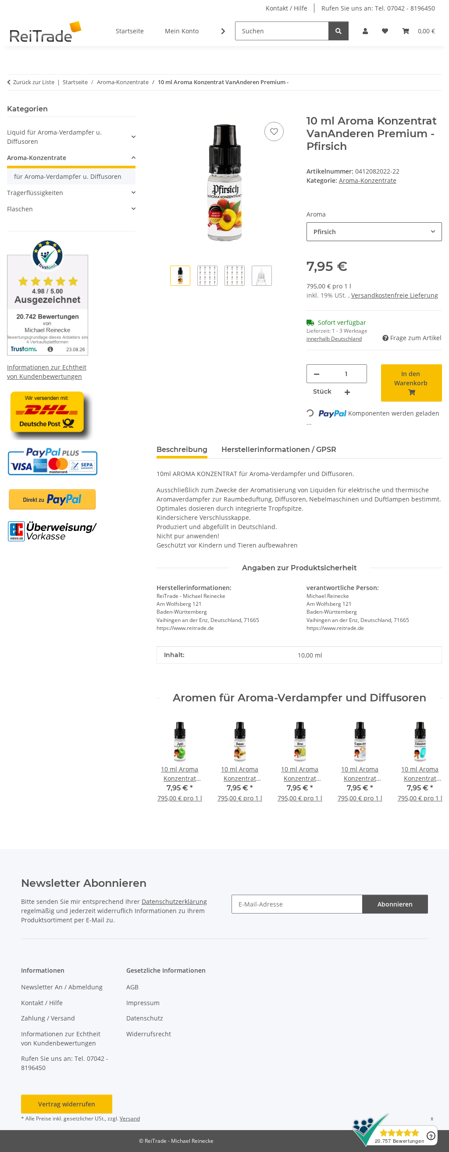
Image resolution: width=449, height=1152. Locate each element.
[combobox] (374, 231)
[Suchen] (338, 30)
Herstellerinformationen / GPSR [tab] (278, 449)
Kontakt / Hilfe (286, 8)
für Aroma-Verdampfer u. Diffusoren (67, 176)
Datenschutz (144, 1018)
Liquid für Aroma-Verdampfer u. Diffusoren (54, 137)
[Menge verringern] (316, 374)
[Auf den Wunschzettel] (274, 131)
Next (427, 766)
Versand (130, 1118)
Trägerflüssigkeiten (35, 192)
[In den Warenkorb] (164, 110)
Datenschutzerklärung (174, 901)
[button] (365, 31)
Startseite (130, 31)
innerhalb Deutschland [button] (334, 338)
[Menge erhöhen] (347, 392)
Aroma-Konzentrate (367, 180)
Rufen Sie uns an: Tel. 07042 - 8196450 (378, 8)
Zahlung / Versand (48, 1018)
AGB (132, 987)
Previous (171, 766)
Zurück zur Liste (33, 82)
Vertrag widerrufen (66, 1104)
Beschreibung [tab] (182, 449)
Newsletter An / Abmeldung (62, 987)
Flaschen (20, 209)
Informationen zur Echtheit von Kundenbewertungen (60, 1038)
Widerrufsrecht (148, 1034)
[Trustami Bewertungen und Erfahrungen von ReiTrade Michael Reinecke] (47, 296)
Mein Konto (182, 31)
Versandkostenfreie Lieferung (394, 295)
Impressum (143, 1003)
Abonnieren (395, 904)
